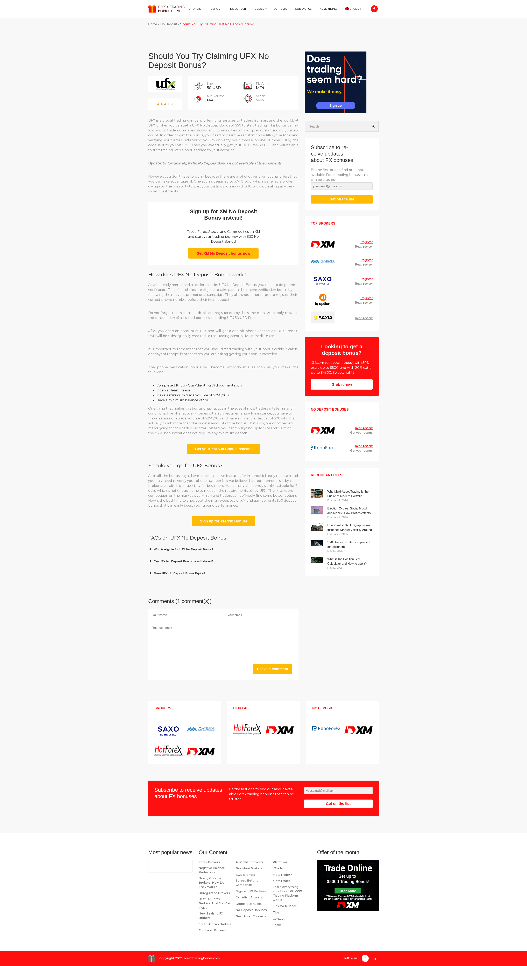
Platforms (280, 862)
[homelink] (166, 9)
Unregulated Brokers (214, 893)
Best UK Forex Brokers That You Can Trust (215, 903)
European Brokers (212, 930)
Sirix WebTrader (284, 906)
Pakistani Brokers (249, 868)
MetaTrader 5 (283, 881)
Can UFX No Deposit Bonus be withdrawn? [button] (183, 561)
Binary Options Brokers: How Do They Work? (211, 882)
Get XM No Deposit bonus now (223, 253)
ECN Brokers (245, 875)
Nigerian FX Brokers (251, 891)
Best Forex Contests (251, 916)
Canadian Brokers (249, 897)
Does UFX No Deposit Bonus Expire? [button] (179, 573)
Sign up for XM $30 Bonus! (223, 521)
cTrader (278, 868)
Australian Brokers (249, 862)
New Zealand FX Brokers (211, 916)
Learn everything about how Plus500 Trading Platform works (287, 893)
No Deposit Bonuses (251, 910)
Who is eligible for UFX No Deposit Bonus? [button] (183, 549)
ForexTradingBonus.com (201, 958)
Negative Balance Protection (212, 870)
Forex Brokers (209, 862)
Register (366, 242)
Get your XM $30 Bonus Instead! (223, 449)
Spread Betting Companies (247, 883)
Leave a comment (272, 669)
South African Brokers (215, 924)
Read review (364, 246)
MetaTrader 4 (283, 875)
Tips (276, 912)
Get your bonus (361, 432)
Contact (278, 918)
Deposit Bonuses (249, 904)
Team (277, 925)
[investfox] (335, 83)
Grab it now (342, 384)
